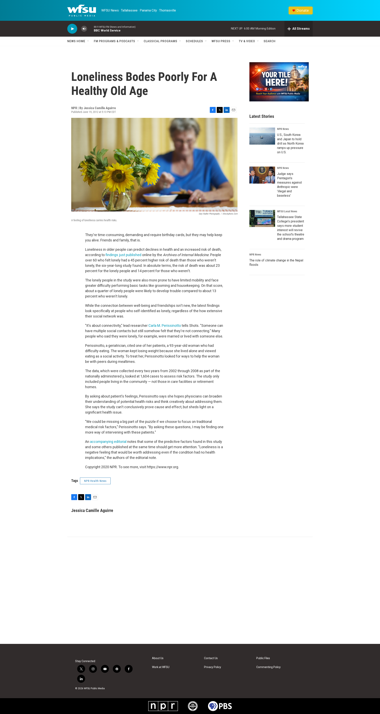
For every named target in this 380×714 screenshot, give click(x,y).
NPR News (283, 129)
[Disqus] (190, 590)
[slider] (90, 29)
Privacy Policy (212, 667)
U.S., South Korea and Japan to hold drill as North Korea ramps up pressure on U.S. (290, 143)
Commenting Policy (268, 667)
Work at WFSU (160, 667)
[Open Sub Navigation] (88, 41)
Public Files (263, 658)
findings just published (123, 255)
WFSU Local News (287, 211)
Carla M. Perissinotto (164, 325)
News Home (76, 41)
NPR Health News (95, 480)
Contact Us (211, 658)
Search (270, 41)
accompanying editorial (108, 441)
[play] (72, 29)
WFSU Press (221, 41)
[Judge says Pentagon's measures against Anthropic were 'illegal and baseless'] (262, 175)
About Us (157, 658)
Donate (302, 10)
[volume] (84, 28)
